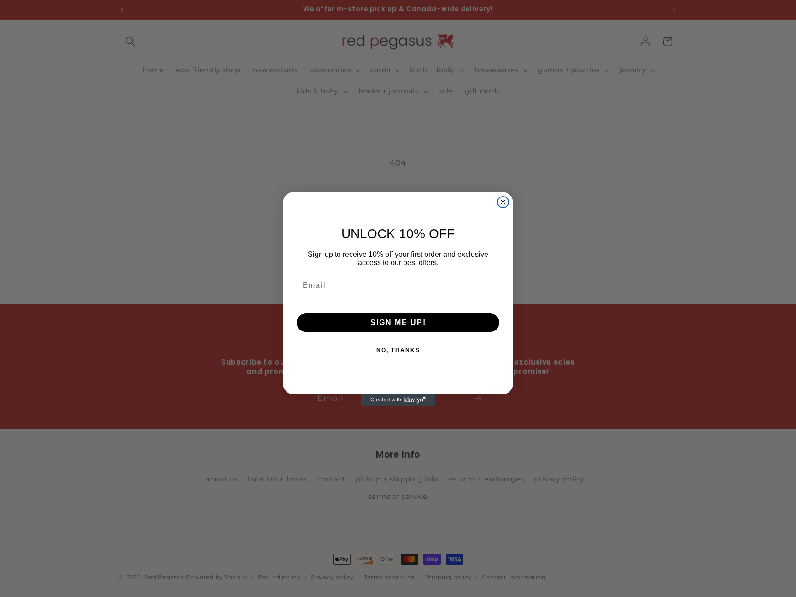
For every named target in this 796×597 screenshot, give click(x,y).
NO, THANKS (398, 350)
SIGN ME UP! (398, 322)
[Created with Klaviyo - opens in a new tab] (398, 400)
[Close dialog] (503, 202)
